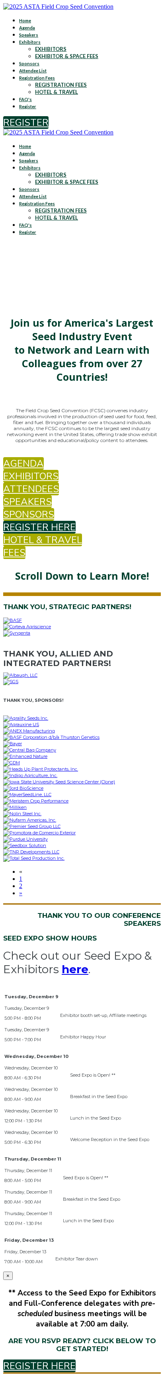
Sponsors (29, 63)
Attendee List (33, 70)
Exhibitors (30, 42)
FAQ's (25, 99)
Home (25, 20)
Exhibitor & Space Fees (66, 56)
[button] (26, 122)
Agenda (27, 27)
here (75, 969)
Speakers (28, 34)
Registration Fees (37, 77)
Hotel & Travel (56, 92)
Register (27, 106)
